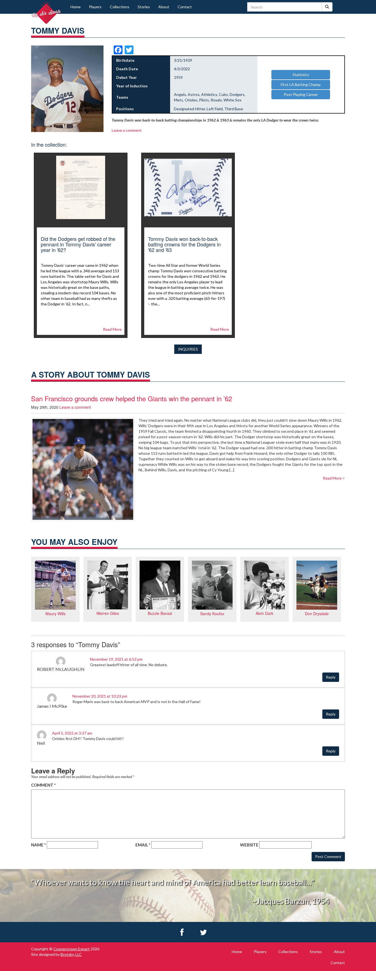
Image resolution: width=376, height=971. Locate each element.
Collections (119, 6)
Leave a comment (127, 130)
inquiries (188, 349)
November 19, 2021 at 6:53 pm (116, 659)
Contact (185, 6)
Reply (331, 677)
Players (95, 6)
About (163, 6)
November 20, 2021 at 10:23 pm (99, 696)
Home (75, 6)
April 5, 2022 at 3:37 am (72, 733)
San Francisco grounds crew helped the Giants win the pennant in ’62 (131, 398)
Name (38, 844)
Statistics (301, 74)
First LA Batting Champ (301, 84)
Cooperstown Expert (71, 948)
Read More (112, 329)
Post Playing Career (301, 94)
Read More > (334, 478)
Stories (144, 6)
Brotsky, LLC (71, 954)
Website (249, 844)
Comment (43, 784)
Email (143, 844)
